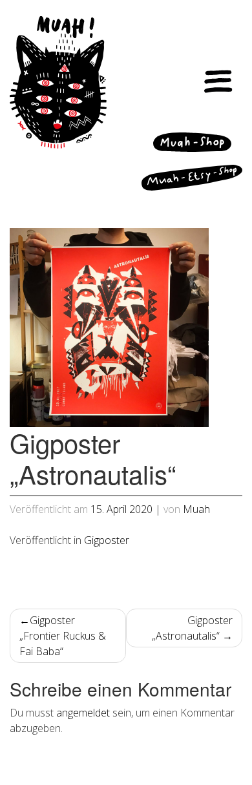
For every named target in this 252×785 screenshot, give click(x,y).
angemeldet (83, 713)
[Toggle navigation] (218, 82)
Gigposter (106, 540)
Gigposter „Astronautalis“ (192, 628)
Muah (196, 509)
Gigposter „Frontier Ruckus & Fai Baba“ (62, 635)
